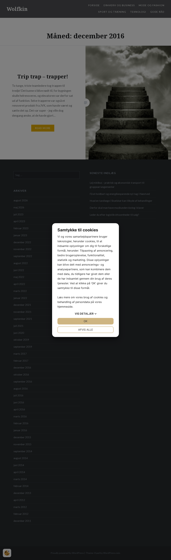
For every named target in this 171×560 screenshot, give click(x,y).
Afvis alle (85, 329)
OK (85, 321)
